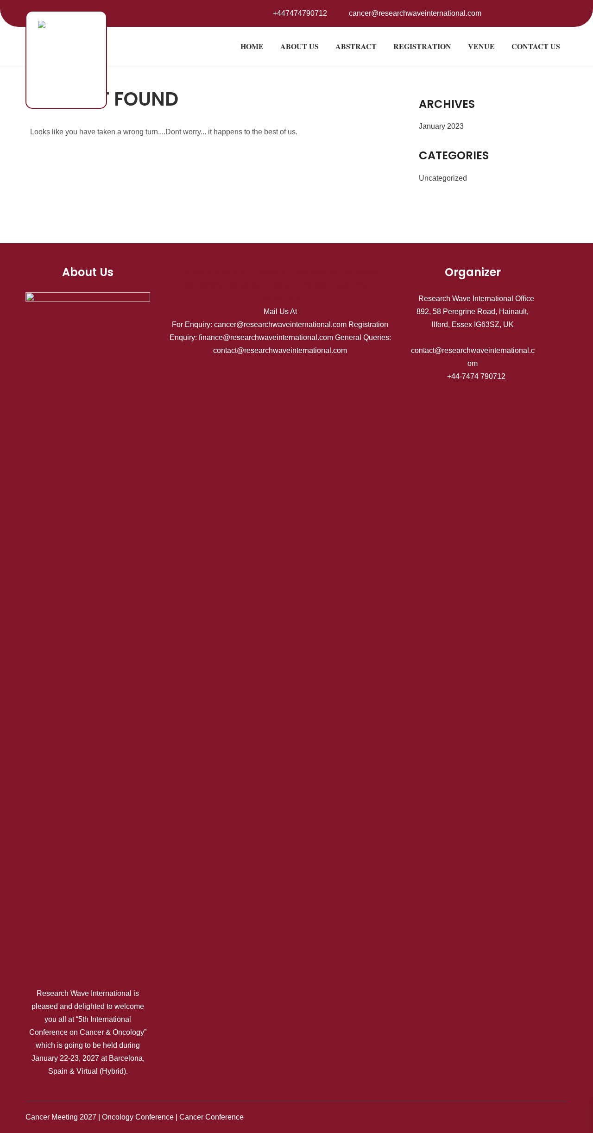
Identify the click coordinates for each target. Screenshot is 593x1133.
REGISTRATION (422, 46)
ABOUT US (299, 46)
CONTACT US (535, 46)
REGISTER (280, 298)
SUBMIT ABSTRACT (339, 286)
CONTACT (284, 286)
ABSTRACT (356, 46)
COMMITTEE (272, 273)
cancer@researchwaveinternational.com (415, 13)
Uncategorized (443, 178)
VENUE (481, 46)
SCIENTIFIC (227, 273)
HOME (252, 46)
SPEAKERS (317, 273)
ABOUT (252, 286)
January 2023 (441, 126)
